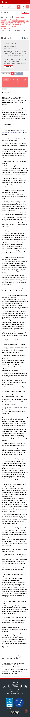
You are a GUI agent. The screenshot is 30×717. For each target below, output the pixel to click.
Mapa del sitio (14, 692)
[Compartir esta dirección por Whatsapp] (27, 38)
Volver (25, 12)
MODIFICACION (8, 66)
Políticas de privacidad (14, 690)
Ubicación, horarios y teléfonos (15, 693)
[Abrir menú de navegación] (28, 2)
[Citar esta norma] (11, 38)
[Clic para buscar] (18, 7)
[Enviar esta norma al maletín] (2, 38)
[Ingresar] (27, 6)
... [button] (23, 63)
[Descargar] (5, 38)
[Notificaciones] (8, 38)
